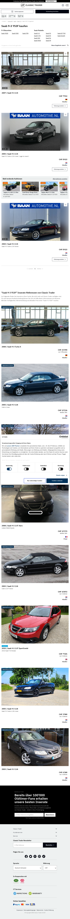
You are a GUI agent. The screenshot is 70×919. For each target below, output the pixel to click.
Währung (46, 863)
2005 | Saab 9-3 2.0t (10, 154)
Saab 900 (37, 38)
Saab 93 (48, 33)
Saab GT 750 (61, 33)
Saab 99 (48, 40)
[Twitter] (30, 856)
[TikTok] (43, 856)
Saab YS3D (4, 33)
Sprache (16, 863)
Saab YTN (25, 33)
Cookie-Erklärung (49, 910)
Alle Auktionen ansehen (60, 179)
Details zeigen (60, 475)
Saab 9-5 (37, 33)
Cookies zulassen (57, 480)
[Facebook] (26, 856)
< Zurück (4, 21)
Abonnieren (50, 815)
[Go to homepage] (31, 5)
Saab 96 (48, 38)
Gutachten (4, 646)
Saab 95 (48, 36)
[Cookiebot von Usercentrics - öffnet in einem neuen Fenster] (60, 437)
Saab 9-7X (37, 36)
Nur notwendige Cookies (34, 480)
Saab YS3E (15, 33)
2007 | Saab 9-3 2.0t (10, 93)
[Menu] (62, 5)
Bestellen (49, 845)
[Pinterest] (35, 856)
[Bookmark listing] (65, 53)
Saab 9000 (37, 40)
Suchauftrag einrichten (52, 11)
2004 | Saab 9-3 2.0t (10, 244)
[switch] (26, 469)
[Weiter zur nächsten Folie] (65, 189)
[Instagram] (39, 856)
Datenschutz (40, 910)
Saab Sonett (61, 36)
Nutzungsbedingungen (30, 910)
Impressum (20, 910)
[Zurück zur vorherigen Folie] (4, 189)
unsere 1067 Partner (13, 446)
